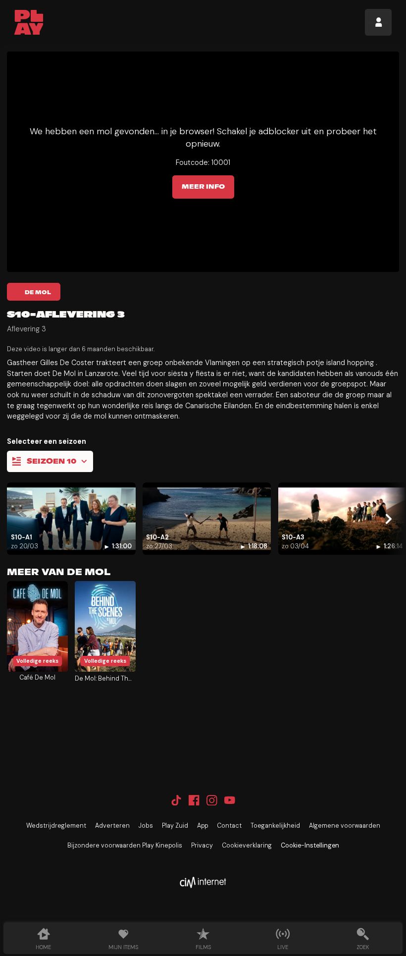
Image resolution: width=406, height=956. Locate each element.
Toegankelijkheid (275, 826)
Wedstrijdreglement (56, 826)
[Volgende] (388, 518)
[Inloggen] (378, 22)
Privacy (202, 846)
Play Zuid (175, 826)
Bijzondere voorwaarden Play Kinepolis (124, 846)
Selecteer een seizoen (46, 441)
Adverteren (112, 826)
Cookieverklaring (247, 846)
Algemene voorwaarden (344, 826)
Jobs (146, 826)
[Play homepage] (29, 22)
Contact (229, 826)
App (202, 826)
